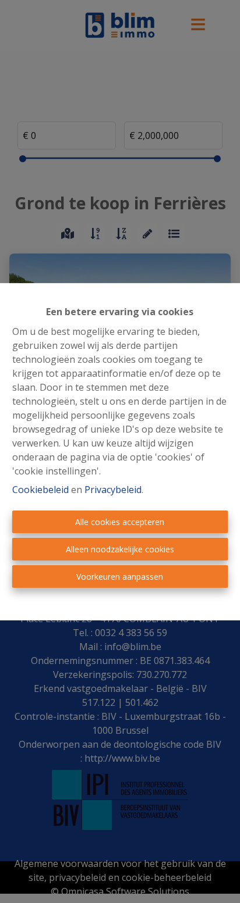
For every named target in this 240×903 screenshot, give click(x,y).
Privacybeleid (113, 489)
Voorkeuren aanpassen (119, 576)
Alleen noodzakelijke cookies (120, 549)
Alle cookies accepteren (119, 521)
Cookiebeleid (40, 489)
